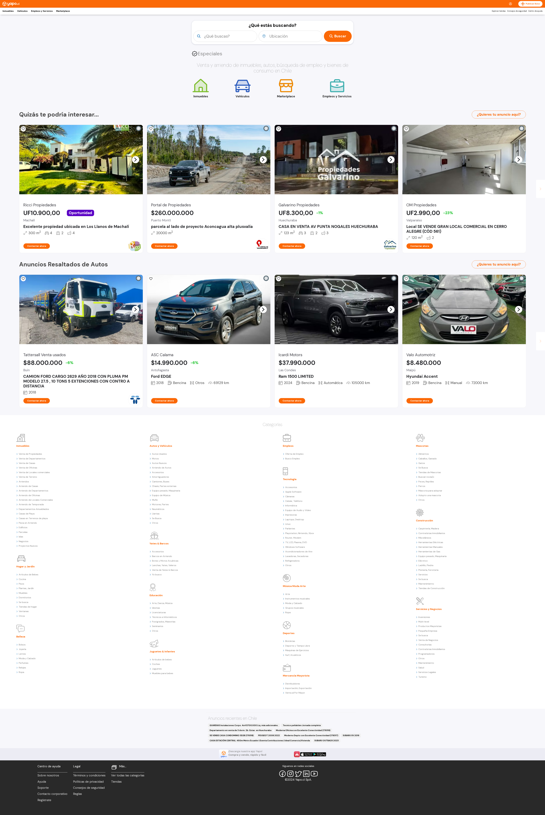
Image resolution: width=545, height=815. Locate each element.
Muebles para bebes (162, 673)
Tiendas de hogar (28, 606)
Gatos (421, 463)
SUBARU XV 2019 (351, 735)
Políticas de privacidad (88, 782)
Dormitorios (25, 597)
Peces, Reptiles (426, 481)
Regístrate (44, 800)
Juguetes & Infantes (162, 651)
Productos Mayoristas (430, 626)
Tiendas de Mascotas (429, 472)
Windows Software (295, 547)
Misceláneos (424, 537)
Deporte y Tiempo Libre (297, 645)
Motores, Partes (160, 504)
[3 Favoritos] (406, 278)
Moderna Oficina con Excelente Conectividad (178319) (303, 730)
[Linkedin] (306, 774)
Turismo (422, 676)
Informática (291, 505)
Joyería (22, 649)
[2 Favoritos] (406, 128)
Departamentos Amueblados (34, 509)
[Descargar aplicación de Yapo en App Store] (306, 754)
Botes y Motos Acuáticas (165, 560)
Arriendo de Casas (28, 486)
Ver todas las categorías (127, 775)
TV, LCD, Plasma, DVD (296, 542)
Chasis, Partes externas (164, 486)
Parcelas (23, 532)
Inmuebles (8, 11)
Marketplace (63, 11)
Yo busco (157, 574)
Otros (22, 615)
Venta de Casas (27, 463)
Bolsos (22, 644)
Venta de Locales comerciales (34, 472)
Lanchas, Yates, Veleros (164, 565)
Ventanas (24, 611)
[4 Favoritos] (23, 278)
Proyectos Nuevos (28, 545)
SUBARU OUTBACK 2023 (326, 740)
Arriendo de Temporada (31, 504)
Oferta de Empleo (294, 453)
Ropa (21, 672)
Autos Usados (159, 453)
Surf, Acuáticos (293, 655)
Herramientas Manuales (430, 547)
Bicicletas (290, 641)
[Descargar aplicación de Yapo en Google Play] (319, 754)
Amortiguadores (160, 476)
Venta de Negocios (428, 640)
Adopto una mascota (429, 495)
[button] (135, 159)
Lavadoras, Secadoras (296, 556)
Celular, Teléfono (293, 501)
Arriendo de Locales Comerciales (36, 499)
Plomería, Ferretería (428, 569)
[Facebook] (282, 774)
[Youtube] (314, 774)
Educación (156, 595)
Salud (421, 667)
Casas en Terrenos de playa (33, 518)
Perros (421, 486)
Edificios (23, 527)
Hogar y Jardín (25, 566)
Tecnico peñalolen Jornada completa (302, 725)
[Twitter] (298, 774)
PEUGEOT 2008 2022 (269, 735)
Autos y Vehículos (161, 446)
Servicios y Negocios (429, 609)
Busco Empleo (292, 458)
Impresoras (291, 514)
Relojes (22, 667)
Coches (156, 664)
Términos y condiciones (89, 775)
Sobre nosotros (48, 775)
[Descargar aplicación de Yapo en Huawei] (297, 754)
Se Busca (156, 518)
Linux (288, 524)
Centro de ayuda (535, 11)
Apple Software (293, 491)
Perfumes (23, 662)
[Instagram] (290, 774)
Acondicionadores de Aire (298, 551)
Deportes (288, 633)
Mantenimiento (426, 583)
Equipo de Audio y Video (298, 510)
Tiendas (116, 782)
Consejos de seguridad (517, 11)
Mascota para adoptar (430, 490)
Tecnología (289, 479)
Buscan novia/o (426, 476)
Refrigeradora (292, 560)
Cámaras (289, 496)
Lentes (22, 653)
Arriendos (24, 481)
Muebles (23, 592)
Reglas (77, 794)
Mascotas (422, 446)
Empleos (288, 446)
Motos (155, 458)
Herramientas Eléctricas (430, 542)
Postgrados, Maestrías (163, 621)
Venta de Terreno (28, 476)
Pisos (21, 583)
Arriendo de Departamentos (33, 490)
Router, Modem (293, 537)
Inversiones (424, 617)
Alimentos (423, 453)
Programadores (426, 653)
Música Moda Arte (294, 586)
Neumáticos (158, 509)
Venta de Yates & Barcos (165, 569)
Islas (21, 536)
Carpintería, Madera (428, 528)
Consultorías (425, 644)
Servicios (423, 574)
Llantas (156, 513)
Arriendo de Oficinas (29, 495)
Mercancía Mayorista (296, 675)
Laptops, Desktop (294, 519)
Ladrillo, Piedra (425, 565)
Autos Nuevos (159, 463)
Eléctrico (423, 560)
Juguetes (157, 668)
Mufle (155, 499)
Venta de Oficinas (28, 467)
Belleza (20, 636)
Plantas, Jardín (26, 588)
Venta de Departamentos (32, 458)
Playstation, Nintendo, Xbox (299, 533)
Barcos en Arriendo (162, 556)
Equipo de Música (161, 495)
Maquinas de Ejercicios (297, 650)
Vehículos (22, 11)
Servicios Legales (427, 672)
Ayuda (41, 782)
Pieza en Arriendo (28, 522)
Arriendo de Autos (161, 467)
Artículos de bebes (162, 659)
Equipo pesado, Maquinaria (166, 490)
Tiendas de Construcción (431, 588)
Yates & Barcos (159, 543)
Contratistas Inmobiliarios (431, 533)
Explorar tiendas (499, 11)
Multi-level (423, 621)
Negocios (23, 541)
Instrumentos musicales (297, 598)
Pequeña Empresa (427, 630)
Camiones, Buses (160, 481)
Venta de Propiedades (30, 453)
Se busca (23, 602)
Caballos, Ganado (427, 458)
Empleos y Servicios (42, 11)
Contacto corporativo (52, 794)
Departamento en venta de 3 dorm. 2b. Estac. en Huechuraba (240, 730)
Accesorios (158, 472)
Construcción (424, 520)
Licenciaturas (159, 612)
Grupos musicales (294, 607)
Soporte (43, 788)
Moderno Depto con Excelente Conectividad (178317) (311, 735)
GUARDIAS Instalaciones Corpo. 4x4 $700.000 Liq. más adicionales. (244, 725)
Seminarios (157, 626)
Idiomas (156, 607)
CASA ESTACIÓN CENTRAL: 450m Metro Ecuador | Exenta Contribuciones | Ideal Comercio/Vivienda (260, 740)
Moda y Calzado (27, 658)
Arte (287, 594)
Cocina (22, 579)
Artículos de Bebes (28, 574)
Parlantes (290, 528)
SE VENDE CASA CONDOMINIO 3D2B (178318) (232, 735)
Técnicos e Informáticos (164, 617)
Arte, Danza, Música (162, 603)
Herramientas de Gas (429, 551)
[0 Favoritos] (23, 128)
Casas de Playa (26, 513)
